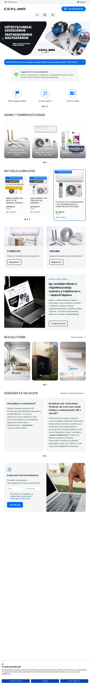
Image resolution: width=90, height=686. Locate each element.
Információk (12, 2)
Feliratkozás (15, 505)
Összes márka (77, 337)
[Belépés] (45, 15)
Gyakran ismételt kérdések (71, 393)
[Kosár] (52, 15)
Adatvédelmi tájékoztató (20, 499)
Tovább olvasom (58, 323)
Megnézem (14, 262)
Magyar (83, 2)
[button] (87, 38)
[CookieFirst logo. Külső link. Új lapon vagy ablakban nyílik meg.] (3, 664)
